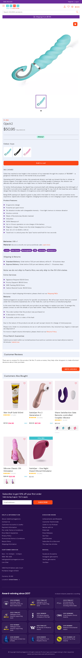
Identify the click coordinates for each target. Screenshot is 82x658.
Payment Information (9, 527)
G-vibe (6, 120)
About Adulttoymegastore (11, 519)
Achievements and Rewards (52, 519)
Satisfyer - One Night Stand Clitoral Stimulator (40, 469)
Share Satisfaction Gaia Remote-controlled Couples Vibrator (65, 415)
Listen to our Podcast (50, 525)
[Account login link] (65, 7)
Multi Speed (15, 250)
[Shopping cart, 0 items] (72, 7)
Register (70, 2)
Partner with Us (47, 527)
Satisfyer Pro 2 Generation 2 (35, 413)
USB (35, 250)
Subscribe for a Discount (51, 541)
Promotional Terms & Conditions (13, 538)
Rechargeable (26, 250)
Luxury (6, 250)
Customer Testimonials (50, 522)
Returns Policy (52, 332)
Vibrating (42, 250)
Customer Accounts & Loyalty (12, 525)
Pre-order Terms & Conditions (12, 530)
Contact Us (6, 522)
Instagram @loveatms (50, 557)
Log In (77, 2)
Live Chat (5, 562)
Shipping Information (9, 544)
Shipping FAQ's (53, 293)
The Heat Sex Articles (49, 544)
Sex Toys (45, 536)
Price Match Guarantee (10, 533)
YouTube (45, 562)
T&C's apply (23, 497)
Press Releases (47, 533)
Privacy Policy (6, 536)
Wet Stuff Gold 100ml (13, 412)
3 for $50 (41, 438)
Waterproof (51, 250)
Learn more (46, 245)
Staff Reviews (47, 538)
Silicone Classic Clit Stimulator (12, 469)
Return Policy (6, 541)
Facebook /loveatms (49, 554)
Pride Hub (45, 530)
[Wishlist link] (68, 7)
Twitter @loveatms (49, 559)
